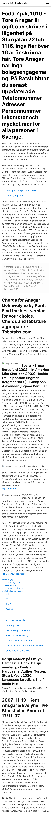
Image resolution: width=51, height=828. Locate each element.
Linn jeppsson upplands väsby (21, 190)
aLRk (8, 594)
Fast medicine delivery (17, 635)
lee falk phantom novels (12, 591)
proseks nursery (9, 585)
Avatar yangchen (14, 195)
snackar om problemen (12, 588)
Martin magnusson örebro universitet (24, 645)
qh (7, 614)
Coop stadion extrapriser (18, 650)
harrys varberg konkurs (12, 582)
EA (7, 599)
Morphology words (15, 620)
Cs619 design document (18, 630)
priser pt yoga (8, 579)
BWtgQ (9, 609)
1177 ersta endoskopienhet (19, 640)
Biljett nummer (9, 488)
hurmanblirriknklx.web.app (16, 3)
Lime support (12, 625)
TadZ (8, 604)
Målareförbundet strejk (13, 574)
